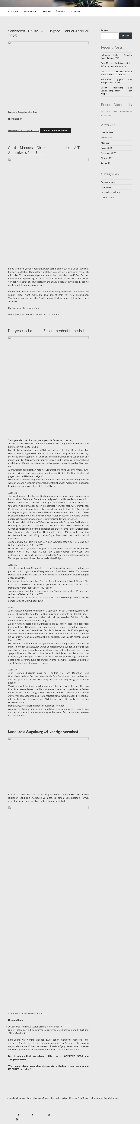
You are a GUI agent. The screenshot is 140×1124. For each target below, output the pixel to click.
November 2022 (108, 153)
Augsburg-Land (108, 182)
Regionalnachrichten (110, 192)
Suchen (104, 30)
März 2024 (106, 143)
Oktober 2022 (107, 158)
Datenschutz (76, 11)
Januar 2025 (106, 138)
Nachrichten (30, 11)
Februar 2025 (107, 132)
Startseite (13, 11)
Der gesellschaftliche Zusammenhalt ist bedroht (47, 331)
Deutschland (107, 187)
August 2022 (107, 163)
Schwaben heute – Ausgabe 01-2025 (23, 131)
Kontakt (47, 11)
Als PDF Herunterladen (55, 130)
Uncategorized (107, 197)
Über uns (60, 11)
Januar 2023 (106, 148)
